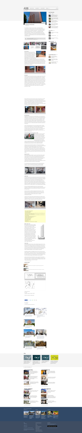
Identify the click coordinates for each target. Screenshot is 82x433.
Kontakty (37, 425)
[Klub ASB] (56, 8)
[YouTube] (32, 300)
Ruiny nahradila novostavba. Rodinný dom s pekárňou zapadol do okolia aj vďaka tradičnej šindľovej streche (54, 16)
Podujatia (51, 30)
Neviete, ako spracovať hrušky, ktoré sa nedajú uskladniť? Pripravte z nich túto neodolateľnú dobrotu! (55, 416)
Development (43, 8)
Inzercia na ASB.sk (38, 427)
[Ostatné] (49, 8)
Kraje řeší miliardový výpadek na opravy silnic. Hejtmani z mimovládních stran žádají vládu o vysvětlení (31, 417)
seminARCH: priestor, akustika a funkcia (54, 32)
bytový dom (26, 303)
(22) (44, 22)
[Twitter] (29, 300)
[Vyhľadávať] (57, 8)
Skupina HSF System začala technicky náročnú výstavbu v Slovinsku (35, 269)
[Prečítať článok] (27, 357)
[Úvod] (26, 8)
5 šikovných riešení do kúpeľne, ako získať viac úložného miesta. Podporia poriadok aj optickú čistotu (38, 416)
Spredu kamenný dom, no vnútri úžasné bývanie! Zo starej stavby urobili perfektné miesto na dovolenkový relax (43, 417)
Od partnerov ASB (52, 54)
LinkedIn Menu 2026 (53, 35)
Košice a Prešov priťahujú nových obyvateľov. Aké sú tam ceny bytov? (34, 391)
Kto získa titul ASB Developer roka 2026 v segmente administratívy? (45, 362)
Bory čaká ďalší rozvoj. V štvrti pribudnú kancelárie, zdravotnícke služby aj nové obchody (34, 402)
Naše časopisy (51, 41)
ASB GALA (47, 8)
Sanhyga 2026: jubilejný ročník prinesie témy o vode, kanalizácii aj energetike (54, 62)
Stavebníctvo (37, 8)
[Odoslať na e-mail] (34, 300)
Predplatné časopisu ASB (38, 426)
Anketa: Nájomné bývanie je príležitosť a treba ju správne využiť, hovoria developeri (33, 396)
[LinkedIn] (30, 300)
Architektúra (32, 8)
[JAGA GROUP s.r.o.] (25, 424)
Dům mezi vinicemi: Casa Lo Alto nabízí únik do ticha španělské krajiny (26, 416)
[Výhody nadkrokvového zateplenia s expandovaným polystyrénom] (26, 265)
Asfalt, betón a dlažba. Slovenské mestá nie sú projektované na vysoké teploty (51, 391)
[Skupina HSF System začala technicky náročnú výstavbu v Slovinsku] (26, 269)
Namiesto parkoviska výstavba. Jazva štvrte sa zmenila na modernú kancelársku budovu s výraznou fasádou (54, 27)
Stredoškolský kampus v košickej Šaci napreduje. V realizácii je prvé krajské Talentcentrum (34, 383)
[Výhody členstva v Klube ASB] (26, 38)
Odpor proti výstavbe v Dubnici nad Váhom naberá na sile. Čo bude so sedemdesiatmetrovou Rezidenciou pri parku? (54, 19)
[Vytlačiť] (36, 300)
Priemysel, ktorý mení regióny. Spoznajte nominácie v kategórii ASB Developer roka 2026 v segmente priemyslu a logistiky (36, 362)
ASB (33, 295)
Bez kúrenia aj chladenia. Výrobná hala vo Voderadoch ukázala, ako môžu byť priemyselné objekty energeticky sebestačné (54, 21)
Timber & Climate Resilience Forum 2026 (54, 38)
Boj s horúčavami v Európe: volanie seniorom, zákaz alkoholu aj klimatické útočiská (51, 402)
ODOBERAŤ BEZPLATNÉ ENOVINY (52, 426)
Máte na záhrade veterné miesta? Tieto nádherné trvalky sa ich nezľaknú (50, 416)
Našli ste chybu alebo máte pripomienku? (30, 304)
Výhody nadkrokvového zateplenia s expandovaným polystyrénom (35, 265)
